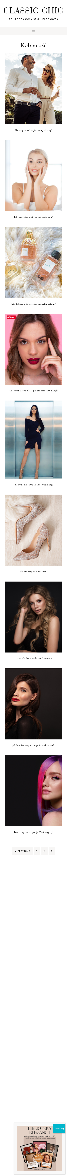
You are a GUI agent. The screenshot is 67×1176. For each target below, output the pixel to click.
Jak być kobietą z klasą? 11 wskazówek (33, 745)
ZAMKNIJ (59, 1128)
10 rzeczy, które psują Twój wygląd (33, 832)
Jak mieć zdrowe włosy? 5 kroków (33, 658)
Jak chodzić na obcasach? (33, 571)
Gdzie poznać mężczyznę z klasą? (33, 130)
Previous (22, 851)
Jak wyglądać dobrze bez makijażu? (33, 216)
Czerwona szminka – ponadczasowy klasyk (33, 390)
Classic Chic (33, 10)
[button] (33, 31)
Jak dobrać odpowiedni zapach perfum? (33, 303)
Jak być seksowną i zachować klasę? (33, 484)
